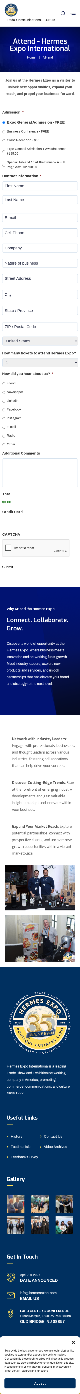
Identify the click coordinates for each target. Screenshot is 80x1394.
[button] (73, 1342)
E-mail (11, 427)
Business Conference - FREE (28, 131)
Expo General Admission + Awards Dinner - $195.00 (37, 151)
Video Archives (55, 1147)
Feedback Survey (24, 1157)
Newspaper (15, 392)
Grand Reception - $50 (23, 140)
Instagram (14, 418)
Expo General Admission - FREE (36, 122)
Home (31, 57)
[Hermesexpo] (11, 10)
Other (11, 444)
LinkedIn (12, 400)
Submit (7, 567)
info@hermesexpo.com (38, 1293)
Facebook (14, 409)
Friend (11, 383)
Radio (11, 435)
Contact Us (53, 1136)
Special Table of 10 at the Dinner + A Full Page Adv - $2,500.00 (36, 165)
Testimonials (20, 1147)
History (16, 1136)
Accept (40, 1383)
